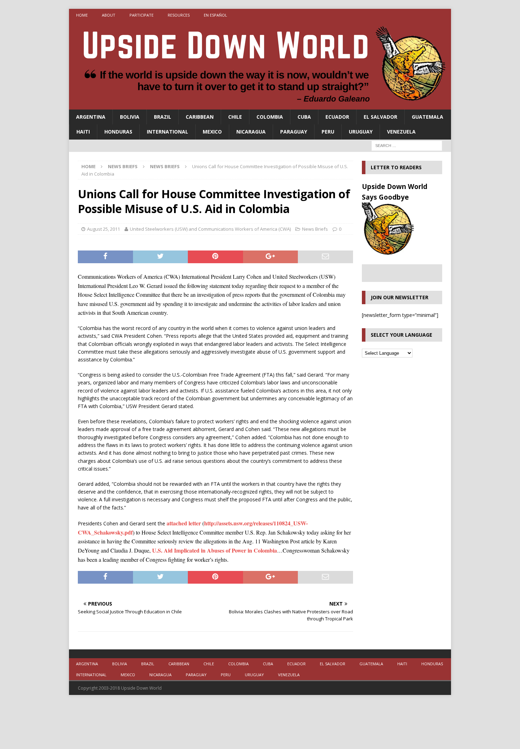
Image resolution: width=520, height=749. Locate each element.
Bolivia (129, 116)
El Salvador (380, 116)
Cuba (304, 116)
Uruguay (360, 131)
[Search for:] (406, 145)
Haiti (83, 131)
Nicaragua (251, 131)
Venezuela (401, 131)
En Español (215, 15)
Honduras (118, 131)
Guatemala (427, 116)
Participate (141, 15)
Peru (328, 131)
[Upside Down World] (260, 105)
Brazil (162, 116)
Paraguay (293, 131)
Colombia (269, 116)
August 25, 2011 (103, 229)
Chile (235, 116)
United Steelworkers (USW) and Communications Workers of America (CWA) (210, 229)
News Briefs (123, 166)
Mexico (212, 131)
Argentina (90, 116)
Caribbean (200, 116)
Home (82, 15)
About (108, 15)
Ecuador (337, 116)
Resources (179, 15)
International (167, 131)
